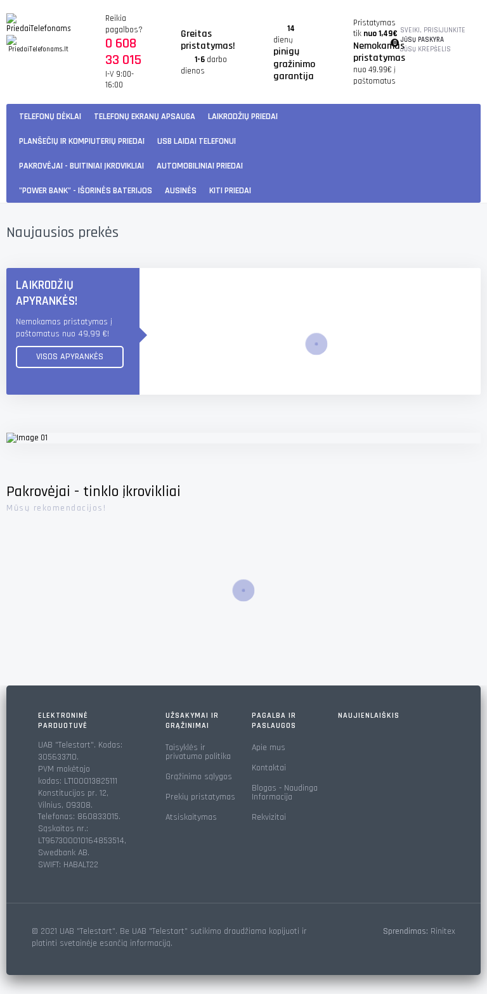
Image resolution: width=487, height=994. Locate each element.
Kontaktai (269, 767)
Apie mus (268, 747)
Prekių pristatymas (200, 797)
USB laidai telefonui (196, 141)
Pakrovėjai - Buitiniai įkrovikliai (81, 166)
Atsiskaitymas (191, 817)
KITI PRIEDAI (230, 190)
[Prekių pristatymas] (243, 438)
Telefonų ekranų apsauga (144, 116)
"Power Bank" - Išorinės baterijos (85, 190)
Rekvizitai (269, 817)
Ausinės (181, 190)
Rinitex (443, 931)
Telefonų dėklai (50, 116)
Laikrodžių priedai (243, 116)
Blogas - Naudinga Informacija (285, 792)
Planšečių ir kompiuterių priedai (82, 141)
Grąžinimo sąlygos (199, 776)
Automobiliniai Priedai (200, 166)
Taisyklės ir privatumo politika (198, 752)
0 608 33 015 (123, 52)
